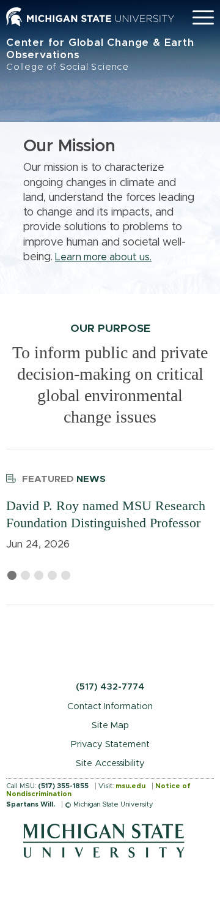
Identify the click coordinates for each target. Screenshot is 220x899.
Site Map (110, 725)
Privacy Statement (110, 744)
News (64, 479)
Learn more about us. (103, 257)
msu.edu (130, 786)
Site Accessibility (110, 763)
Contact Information (110, 706)
